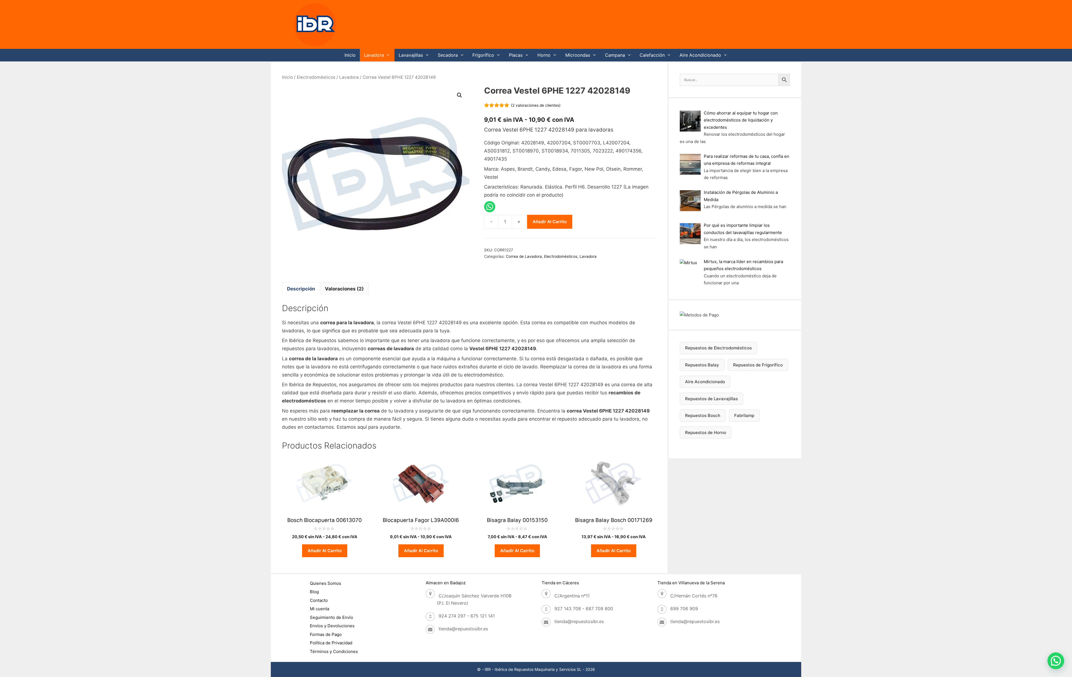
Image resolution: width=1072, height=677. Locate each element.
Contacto (319, 600)
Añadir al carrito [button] (325, 550)
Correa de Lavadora (524, 256)
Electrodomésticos (316, 77)
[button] (459, 95)
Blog (314, 591)
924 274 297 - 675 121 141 (467, 616)
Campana (615, 55)
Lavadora (374, 55)
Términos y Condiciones (334, 651)
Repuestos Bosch (702, 415)
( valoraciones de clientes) (536, 105)
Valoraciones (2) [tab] (344, 289)
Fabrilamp (744, 415)
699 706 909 (684, 608)
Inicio (350, 55)
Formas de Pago (326, 634)
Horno (544, 55)
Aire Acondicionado (700, 55)
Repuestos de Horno (705, 432)
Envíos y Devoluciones (332, 625)
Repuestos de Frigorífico (758, 365)
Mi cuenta (319, 608)
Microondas (577, 55)
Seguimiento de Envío (331, 617)
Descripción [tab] (301, 289)
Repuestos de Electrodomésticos (718, 348)
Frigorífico (483, 55)
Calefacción (652, 55)
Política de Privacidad (331, 642)
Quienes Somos (325, 583)
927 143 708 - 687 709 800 (583, 608)
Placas (516, 55)
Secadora (448, 55)
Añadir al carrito (550, 221)
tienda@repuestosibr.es (463, 628)
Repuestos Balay (702, 365)
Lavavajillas (411, 55)
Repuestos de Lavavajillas (711, 398)
